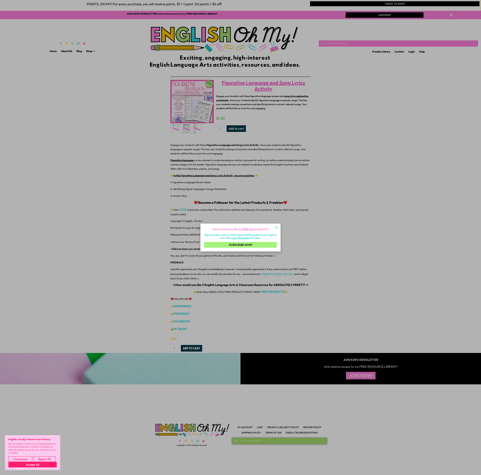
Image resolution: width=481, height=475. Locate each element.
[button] (276, 227)
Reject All (44, 459)
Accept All (32, 464)
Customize (20, 459)
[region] (32, 452)
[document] (240, 237)
